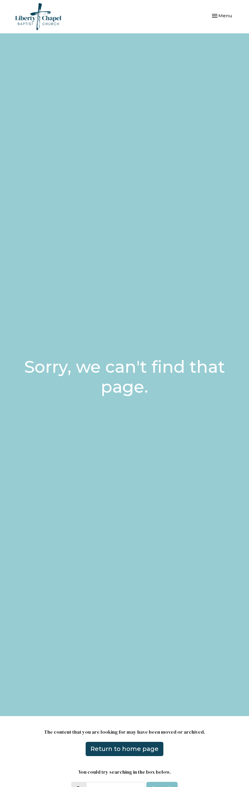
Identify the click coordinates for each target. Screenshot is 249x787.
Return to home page (124, 748)
